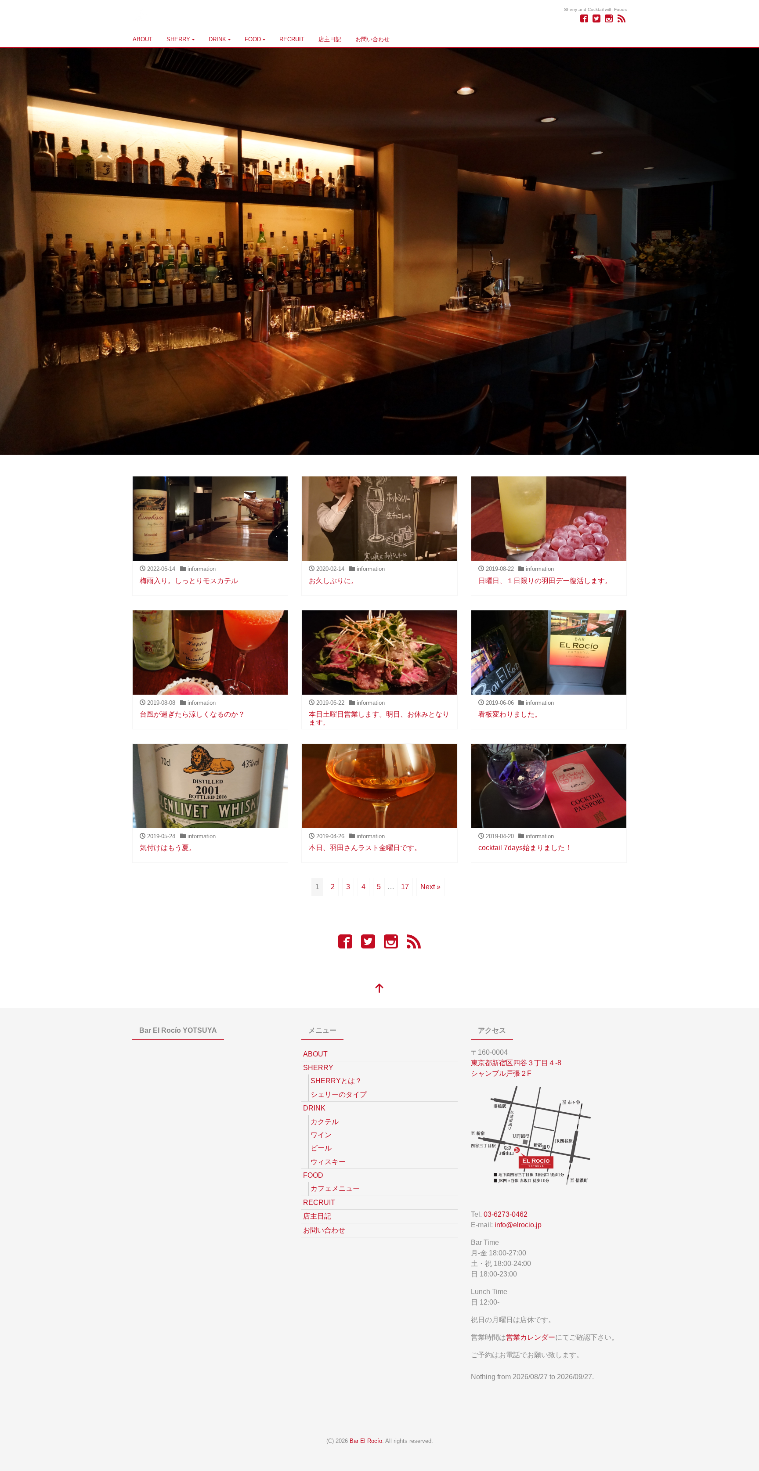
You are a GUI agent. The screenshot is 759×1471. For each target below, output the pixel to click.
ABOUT (142, 39)
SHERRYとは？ (336, 1081)
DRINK (217, 39)
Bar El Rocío (366, 1441)
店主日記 (329, 39)
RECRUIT (291, 39)
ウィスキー (328, 1161)
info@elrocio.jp (518, 1225)
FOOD (253, 39)
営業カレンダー (530, 1337)
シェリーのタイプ (339, 1094)
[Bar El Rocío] (140, 15)
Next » (430, 887)
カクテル (325, 1121)
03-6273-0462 (506, 1214)
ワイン (321, 1135)
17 (405, 887)
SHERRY (178, 39)
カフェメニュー (335, 1188)
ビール (321, 1148)
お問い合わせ (372, 39)
